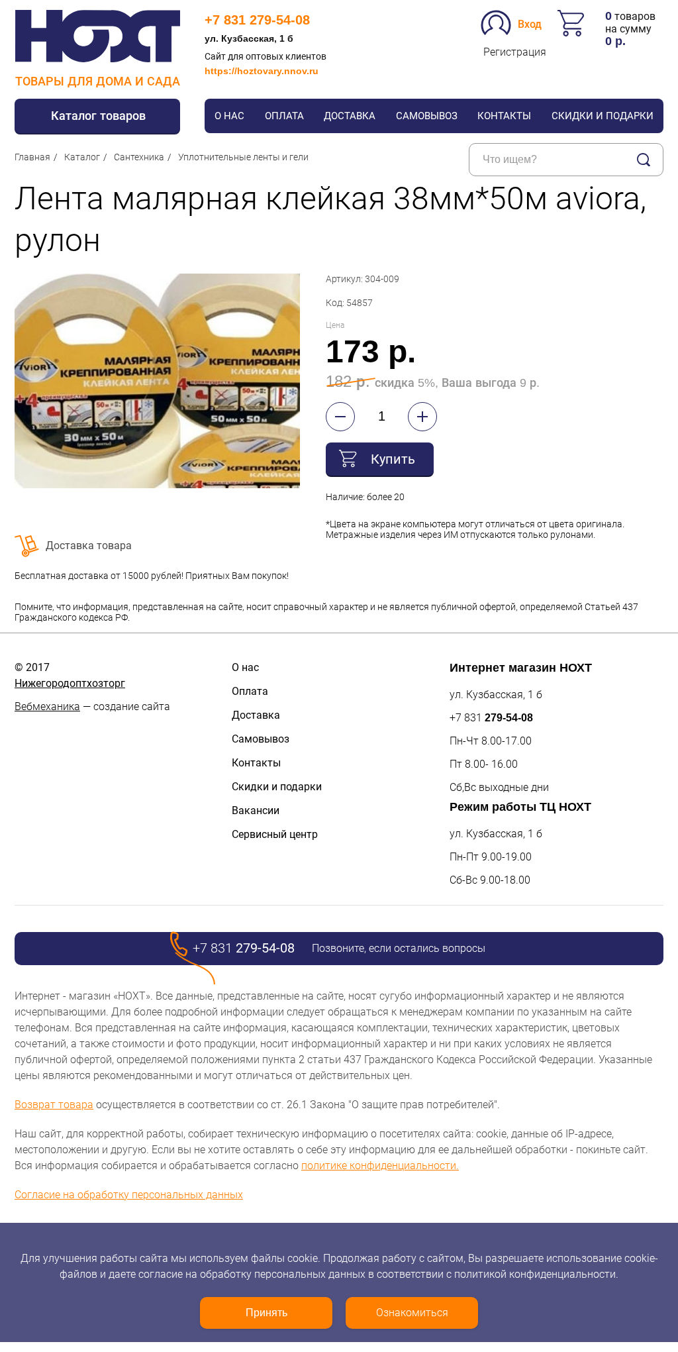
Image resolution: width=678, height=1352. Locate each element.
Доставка (349, 116)
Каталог (82, 157)
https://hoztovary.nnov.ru (261, 71)
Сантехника (139, 157)
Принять (266, 1312)
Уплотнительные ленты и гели (243, 157)
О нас (229, 116)
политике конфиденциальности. (380, 1165)
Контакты (504, 116)
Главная (32, 157)
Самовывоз (427, 116)
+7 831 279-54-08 (257, 20)
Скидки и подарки (603, 116)
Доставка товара (89, 545)
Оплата (284, 116)
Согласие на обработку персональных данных (129, 1194)
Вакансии (255, 810)
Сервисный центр (275, 834)
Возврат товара (54, 1104)
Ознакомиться (412, 1312)
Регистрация (514, 52)
